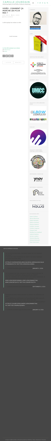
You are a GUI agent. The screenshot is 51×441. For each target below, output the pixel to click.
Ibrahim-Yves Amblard (36, 232)
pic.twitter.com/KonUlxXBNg (24, 264)
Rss (14, 15)
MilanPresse (7, 49)
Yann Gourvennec (34, 242)
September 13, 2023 (39, 286)
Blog (4, 15)
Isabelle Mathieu (34, 234)
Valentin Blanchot (34, 238)
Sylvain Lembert (34, 236)
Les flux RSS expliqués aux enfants (11, 48)
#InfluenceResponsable (13, 280)
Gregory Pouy (33, 230)
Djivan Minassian (34, 218)
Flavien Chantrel (34, 224)
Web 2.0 (8, 15)
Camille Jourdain (16, 2)
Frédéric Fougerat (34, 228)
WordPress (30, 439)
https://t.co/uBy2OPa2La (13, 303)
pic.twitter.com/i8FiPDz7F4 (26, 282)
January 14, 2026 (38, 309)
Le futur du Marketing (9, 62)
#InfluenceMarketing (30, 280)
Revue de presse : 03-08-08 (19, 62)
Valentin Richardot (35, 240)
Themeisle (44, 439)
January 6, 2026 (38, 268)
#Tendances (9, 264)
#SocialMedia (26, 262)
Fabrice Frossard (34, 222)
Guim (5, 51)
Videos (17, 15)
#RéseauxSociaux (38, 262)
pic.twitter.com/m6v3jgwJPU (15, 305)
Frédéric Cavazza (34, 226)
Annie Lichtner (34, 216)
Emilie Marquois (34, 220)
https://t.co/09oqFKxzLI (13, 262)
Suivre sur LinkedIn (35, 28)
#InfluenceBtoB (11, 282)
